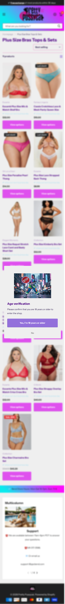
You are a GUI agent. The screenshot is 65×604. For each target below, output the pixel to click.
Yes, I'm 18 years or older (32, 322)
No (32, 332)
